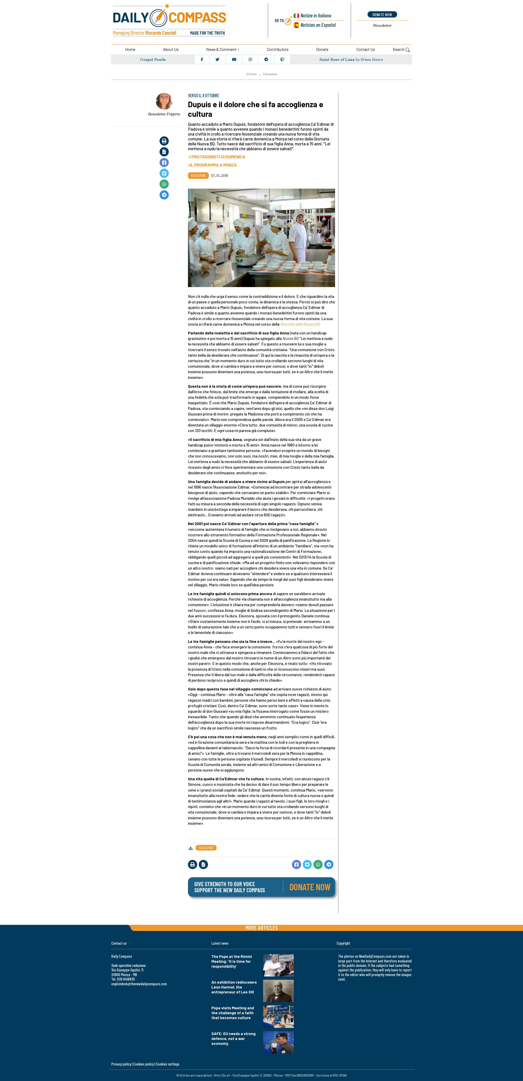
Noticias (318, 24)
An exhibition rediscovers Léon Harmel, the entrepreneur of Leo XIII (234, 987)
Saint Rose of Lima (337, 59)
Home (130, 49)
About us (171, 49)
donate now (382, 14)
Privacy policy (121, 1064)
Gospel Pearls (153, 59)
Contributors (277, 49)
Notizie (316, 15)
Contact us (365, 49)
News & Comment (221, 49)
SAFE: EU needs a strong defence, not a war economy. (233, 1038)
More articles (261, 927)
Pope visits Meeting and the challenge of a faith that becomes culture (232, 1012)
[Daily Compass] (184, 20)
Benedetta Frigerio (164, 114)
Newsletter (382, 25)
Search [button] (399, 49)
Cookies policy (143, 1064)
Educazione (270, 74)
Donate (322, 49)
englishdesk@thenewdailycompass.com (139, 983)
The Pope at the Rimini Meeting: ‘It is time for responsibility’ (231, 961)
